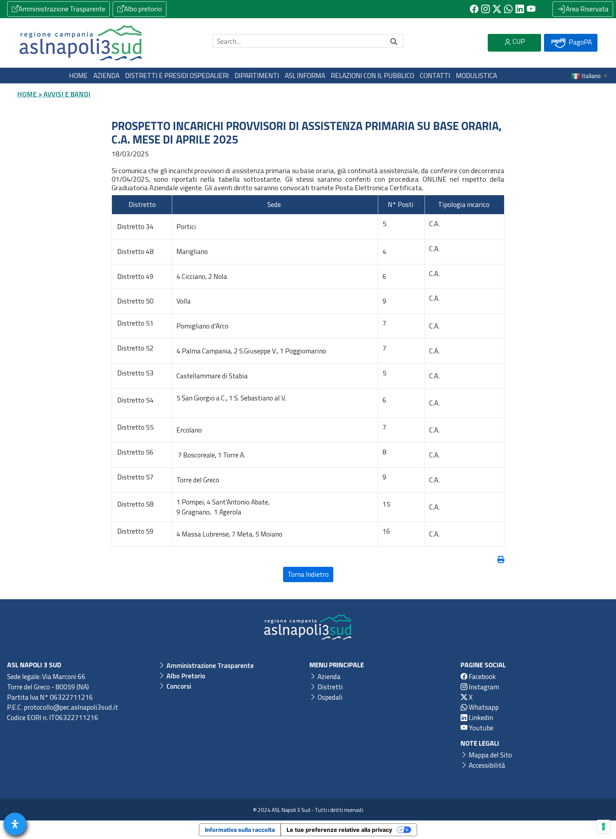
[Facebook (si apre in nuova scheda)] (474, 8)
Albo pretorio (143, 9)
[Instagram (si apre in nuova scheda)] (485, 8)
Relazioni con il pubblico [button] (372, 75)
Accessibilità (486, 765)
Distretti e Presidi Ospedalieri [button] (177, 75)
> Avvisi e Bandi (64, 94)
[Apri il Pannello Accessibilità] (15, 824)
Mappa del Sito (489, 755)
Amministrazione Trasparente (62, 9)
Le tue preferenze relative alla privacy (339, 829)
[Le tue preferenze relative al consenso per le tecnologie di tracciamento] (603, 826)
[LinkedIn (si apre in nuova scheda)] (519, 8)
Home (78, 75)
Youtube (480, 728)
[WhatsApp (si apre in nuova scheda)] (508, 8)
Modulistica (476, 75)
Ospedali (329, 697)
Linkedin (480, 717)
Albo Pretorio (185, 675)
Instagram (483, 687)
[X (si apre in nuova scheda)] (497, 8)
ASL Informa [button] (305, 75)
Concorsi (178, 686)
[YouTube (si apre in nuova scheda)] (531, 8)
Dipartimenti (257, 75)
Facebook (481, 676)
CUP (518, 41)
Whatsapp (483, 707)
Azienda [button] (106, 75)
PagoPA (580, 42)
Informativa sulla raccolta (240, 829)
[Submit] (394, 41)
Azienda (328, 676)
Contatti (435, 75)
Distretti (329, 687)
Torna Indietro (308, 574)
